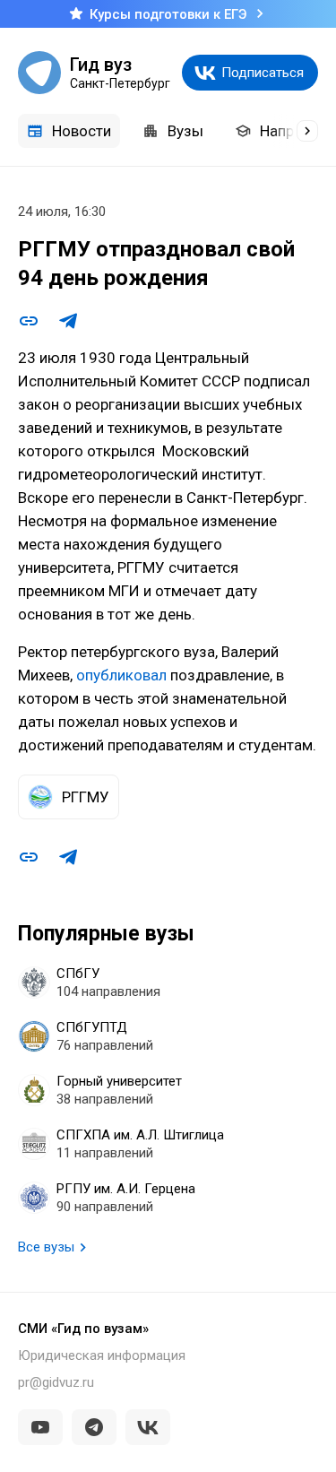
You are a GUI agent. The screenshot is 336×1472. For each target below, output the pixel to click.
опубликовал (121, 675)
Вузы (185, 131)
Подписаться (262, 73)
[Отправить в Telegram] (68, 321)
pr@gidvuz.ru (56, 1382)
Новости (81, 131)
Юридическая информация (101, 1355)
